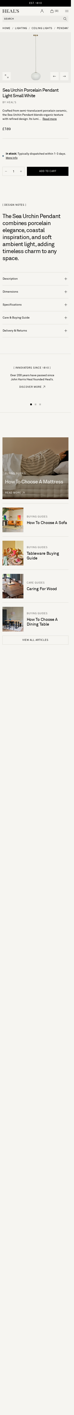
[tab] (31, 404)
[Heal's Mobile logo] (10, 11)
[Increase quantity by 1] (21, 171)
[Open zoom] (6, 76)
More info (11, 158)
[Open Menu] (66, 11)
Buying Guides (37, 517)
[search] (65, 19)
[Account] (42, 11)
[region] (35, 3)
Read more (50, 119)
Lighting (21, 28)
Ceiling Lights (42, 28)
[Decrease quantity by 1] (6, 171)
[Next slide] (64, 76)
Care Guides (36, 583)
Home (6, 28)
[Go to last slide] (54, 76)
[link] (32, 389)
